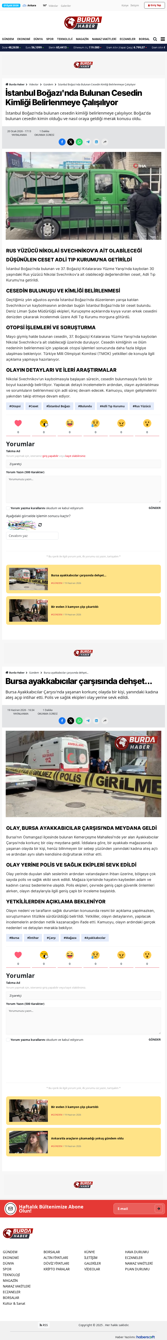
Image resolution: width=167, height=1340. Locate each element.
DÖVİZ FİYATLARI (56, 1263)
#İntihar (33, 938)
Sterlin (58, 47)
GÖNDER (155, 508)
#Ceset (33, 406)
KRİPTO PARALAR (57, 1269)
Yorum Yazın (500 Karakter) (25, 472)
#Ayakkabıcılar (95, 938)
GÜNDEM (8, 39)
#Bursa (14, 938)
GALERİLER (92, 1263)
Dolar (10, 47)
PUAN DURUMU (137, 1269)
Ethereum (86, 47)
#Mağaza (70, 938)
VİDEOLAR (92, 1269)
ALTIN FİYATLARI (56, 1257)
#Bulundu (85, 406)
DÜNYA (38, 39)
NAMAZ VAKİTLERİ (104, 39)
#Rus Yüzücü (142, 406)
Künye (125, 5)
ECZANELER (127, 39)
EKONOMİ (23, 39)
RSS (45, 1325)
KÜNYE (89, 1252)
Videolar (53, 6)
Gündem (48, 84)
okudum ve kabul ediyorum (47, 508)
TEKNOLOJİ (65, 39)
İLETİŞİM (91, 1257)
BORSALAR (146, 39)
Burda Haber (17, 84)
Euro (34, 47)
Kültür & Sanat (14, 1303)
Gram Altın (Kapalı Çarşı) (125, 47)
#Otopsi (15, 406)
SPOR (50, 39)
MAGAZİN (82, 39)
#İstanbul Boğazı (58, 406)
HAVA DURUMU (137, 1252)
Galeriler (66, 6)
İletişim (135, 5)
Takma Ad (13, 451)
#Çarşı (51, 938)
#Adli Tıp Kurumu (112, 406)
